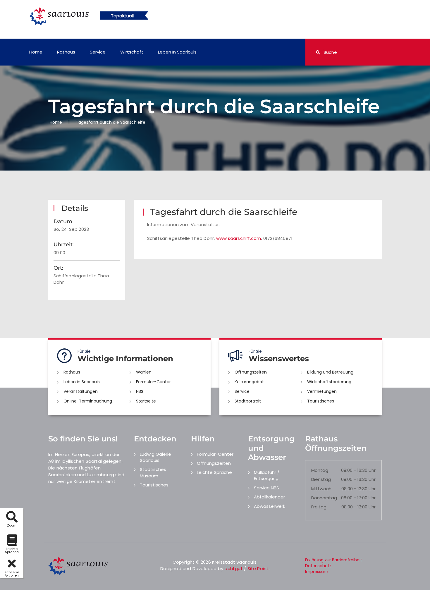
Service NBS (266, 488)
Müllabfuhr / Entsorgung (266, 475)
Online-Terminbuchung (87, 401)
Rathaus (66, 52)
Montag (319, 470)
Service (98, 52)
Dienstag (321, 479)
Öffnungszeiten (251, 372)
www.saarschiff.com (238, 238)
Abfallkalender (269, 497)
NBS (139, 391)
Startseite (146, 401)
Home (35, 52)
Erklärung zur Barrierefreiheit (333, 560)
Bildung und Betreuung (330, 372)
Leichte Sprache (214, 472)
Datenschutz (318, 566)
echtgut (233, 568)
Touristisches (320, 401)
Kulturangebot (249, 382)
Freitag (318, 507)
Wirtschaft (131, 52)
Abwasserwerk (269, 506)
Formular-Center (153, 382)
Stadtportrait (248, 401)
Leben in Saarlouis (177, 52)
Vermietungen (322, 391)
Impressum (316, 571)
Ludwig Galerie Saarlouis (155, 457)
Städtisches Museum (153, 472)
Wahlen (144, 372)
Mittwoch (321, 489)
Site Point (258, 568)
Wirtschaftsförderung (329, 382)
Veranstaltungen (80, 391)
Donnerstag (324, 498)
